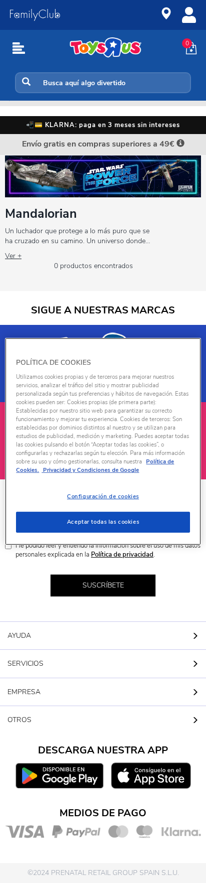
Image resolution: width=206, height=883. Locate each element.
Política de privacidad (122, 554)
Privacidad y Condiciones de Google (90, 470)
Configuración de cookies (103, 496)
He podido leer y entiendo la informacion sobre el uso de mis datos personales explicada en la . (108, 550)
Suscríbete (103, 585)
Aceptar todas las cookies (103, 522)
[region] (102, 441)
